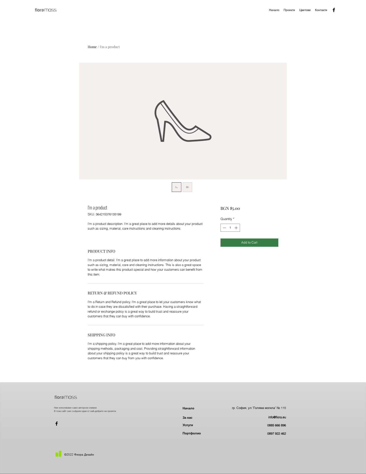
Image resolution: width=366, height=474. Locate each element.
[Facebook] (334, 10)
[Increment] (236, 228)
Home (92, 46)
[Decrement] (224, 228)
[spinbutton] (230, 228)
